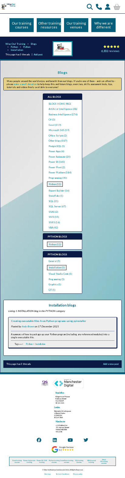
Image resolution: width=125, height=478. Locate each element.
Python (14, 46)
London (57, 407)
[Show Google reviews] (62, 452)
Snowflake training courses (66, 461)
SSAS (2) (53, 211)
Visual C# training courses (104, 461)
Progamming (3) (56, 279)
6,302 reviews (110, 51)
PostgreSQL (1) (57, 146)
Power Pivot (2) (57, 167)
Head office (60, 393)
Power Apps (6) (56, 151)
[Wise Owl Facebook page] (39, 440)
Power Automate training (29, 461)
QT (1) (52, 289)
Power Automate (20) (59, 156)
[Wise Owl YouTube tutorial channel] (70, 440)
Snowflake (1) (56, 195)
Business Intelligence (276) (63, 114)
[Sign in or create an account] (107, 6)
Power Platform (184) (60, 172)
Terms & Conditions (62, 474)
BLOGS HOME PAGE (60, 103)
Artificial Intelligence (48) (63, 108)
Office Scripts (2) (58, 135)
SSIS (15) (54, 216)
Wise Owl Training (15, 43)
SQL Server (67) (57, 206)
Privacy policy (78, 474)
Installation (17, 49)
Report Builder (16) (59, 190)
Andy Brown (28, 326)
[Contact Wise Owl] (99, 6)
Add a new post (111, 363)
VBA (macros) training (91, 461)
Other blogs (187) (58, 140)
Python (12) (55, 184)
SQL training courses (79, 461)
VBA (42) (53, 227)
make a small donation (25, 84)
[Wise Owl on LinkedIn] (55, 440)
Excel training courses (17, 461)
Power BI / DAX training (42, 461)
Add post (38, 54)
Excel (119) (55, 124)
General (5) (54, 261)
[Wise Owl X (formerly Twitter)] (86, 440)
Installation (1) (57, 267)
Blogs (33, 43)
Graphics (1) (55, 284)
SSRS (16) (54, 222)
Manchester (60, 422)
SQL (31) (53, 201)
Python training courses (54, 461)
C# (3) (52, 119)
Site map (47, 474)
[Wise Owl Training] (8, 9)
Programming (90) (58, 177)
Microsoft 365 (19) (59, 130)
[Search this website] (90, 6)
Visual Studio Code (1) (60, 273)
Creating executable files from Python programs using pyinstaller (48, 320)
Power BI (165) (57, 161)
